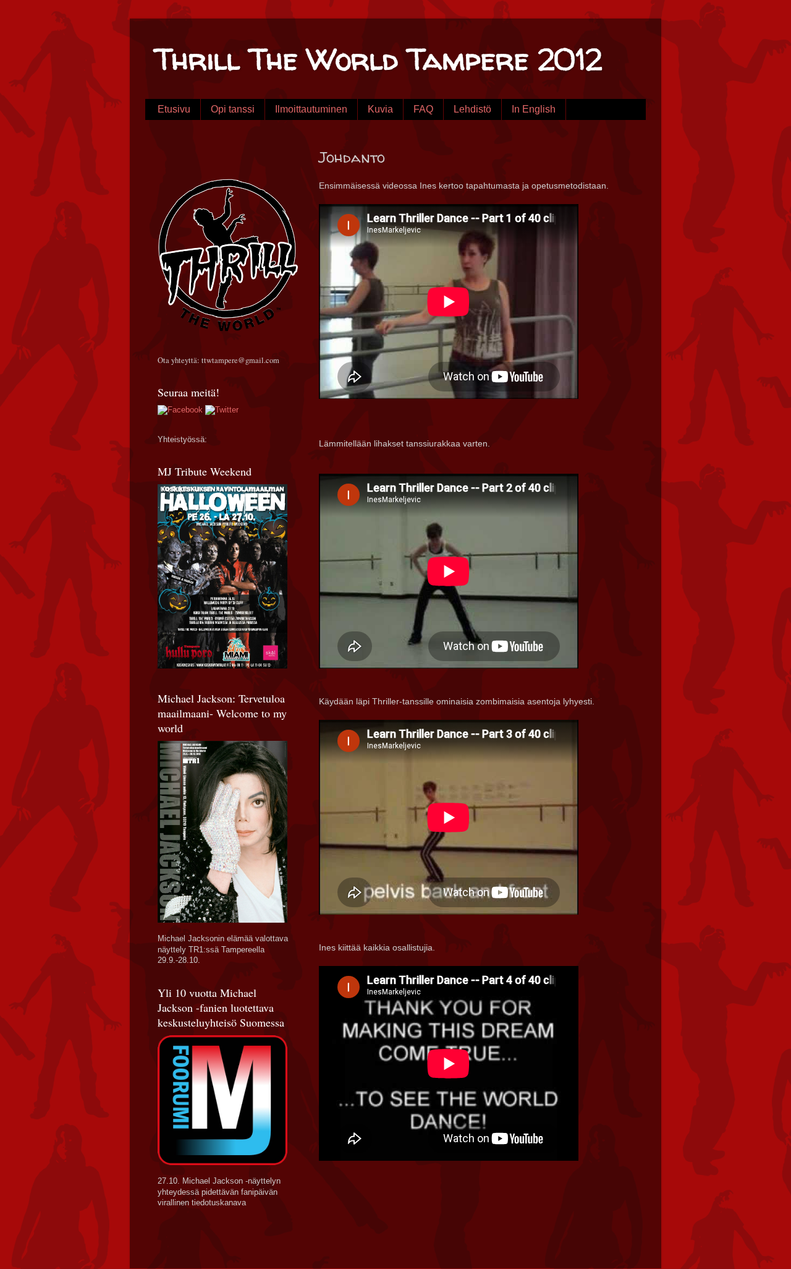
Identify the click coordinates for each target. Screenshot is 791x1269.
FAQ (423, 109)
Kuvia (380, 109)
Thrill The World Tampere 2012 (378, 58)
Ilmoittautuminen (311, 109)
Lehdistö (472, 109)
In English (534, 109)
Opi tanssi (233, 109)
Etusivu (174, 109)
